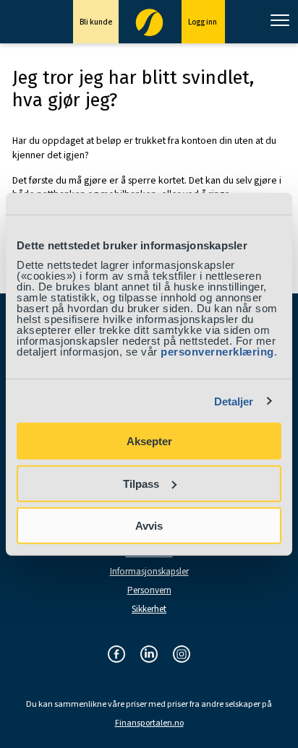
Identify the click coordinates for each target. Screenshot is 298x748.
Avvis (149, 526)
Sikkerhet (149, 609)
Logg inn (203, 22)
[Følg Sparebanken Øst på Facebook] (116, 655)
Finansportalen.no (149, 723)
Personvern (149, 590)
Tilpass (141, 483)
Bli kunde (96, 22)
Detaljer (234, 400)
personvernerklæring (217, 351)
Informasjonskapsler (149, 572)
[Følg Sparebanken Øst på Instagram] (181, 655)
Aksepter (149, 441)
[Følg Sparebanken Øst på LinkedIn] (149, 655)
